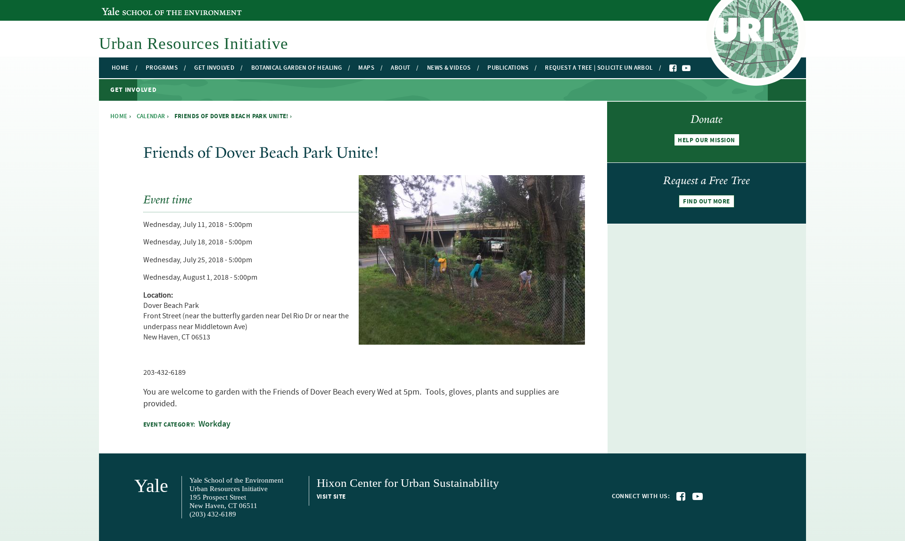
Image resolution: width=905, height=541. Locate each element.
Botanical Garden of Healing (296, 68)
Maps (366, 68)
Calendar (151, 116)
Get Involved (214, 68)
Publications (507, 68)
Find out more (706, 201)
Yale (151, 485)
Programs (162, 68)
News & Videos (449, 68)
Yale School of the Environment (153, 6)
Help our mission (706, 140)
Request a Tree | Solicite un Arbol (598, 68)
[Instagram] (696, 68)
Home (120, 68)
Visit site (331, 497)
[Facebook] (673, 68)
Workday (214, 424)
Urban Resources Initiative (193, 43)
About (400, 68)
